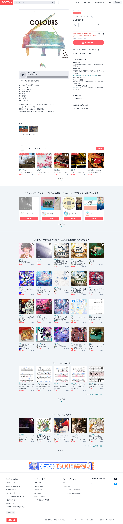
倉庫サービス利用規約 (59, 519)
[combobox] (34, 2)
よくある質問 (66, 486)
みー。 (92, 214)
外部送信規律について (91, 519)
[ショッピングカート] (110, 2)
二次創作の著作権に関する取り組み (16, 507)
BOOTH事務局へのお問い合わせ (72, 493)
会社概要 (44, 519)
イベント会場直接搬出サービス (15, 496)
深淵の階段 (57, 170)
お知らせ (65, 483)
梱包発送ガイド (10, 500)
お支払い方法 (78, 98)
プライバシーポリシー (79, 519)
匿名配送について (11, 489)
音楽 (74, 10)
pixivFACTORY (76, 87)
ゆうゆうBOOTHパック (91, 75)
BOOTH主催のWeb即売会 (41, 500)
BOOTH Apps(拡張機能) (13, 486)
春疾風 (38, 170)
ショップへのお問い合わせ (80, 108)
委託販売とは (10, 503)
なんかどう (72, 214)
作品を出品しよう (100, 2)
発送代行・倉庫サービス (13, 493)
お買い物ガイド (38, 486)
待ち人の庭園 (22, 170)
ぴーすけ (50, 214)
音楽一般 (80, 10)
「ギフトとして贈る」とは (82, 53)
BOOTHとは (87, 2)
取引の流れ (78, 95)
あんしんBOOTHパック (78, 75)
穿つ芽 (73, 170)
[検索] (53, 2)
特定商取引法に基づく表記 (80, 105)
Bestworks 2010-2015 (94, 170)
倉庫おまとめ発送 (39, 496)
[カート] (91, 16)
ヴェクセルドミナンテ (36, 148)
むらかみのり (30, 214)
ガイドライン (69, 519)
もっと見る (61, 224)
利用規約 (50, 519)
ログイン (76, 2)
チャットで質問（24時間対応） (71, 489)
